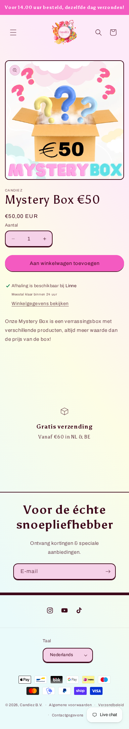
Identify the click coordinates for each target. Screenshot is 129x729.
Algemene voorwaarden (70, 705)
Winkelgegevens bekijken (40, 303)
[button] (13, 32)
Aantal (11, 225)
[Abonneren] (108, 571)
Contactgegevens (68, 715)
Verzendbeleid (111, 705)
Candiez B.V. (31, 705)
